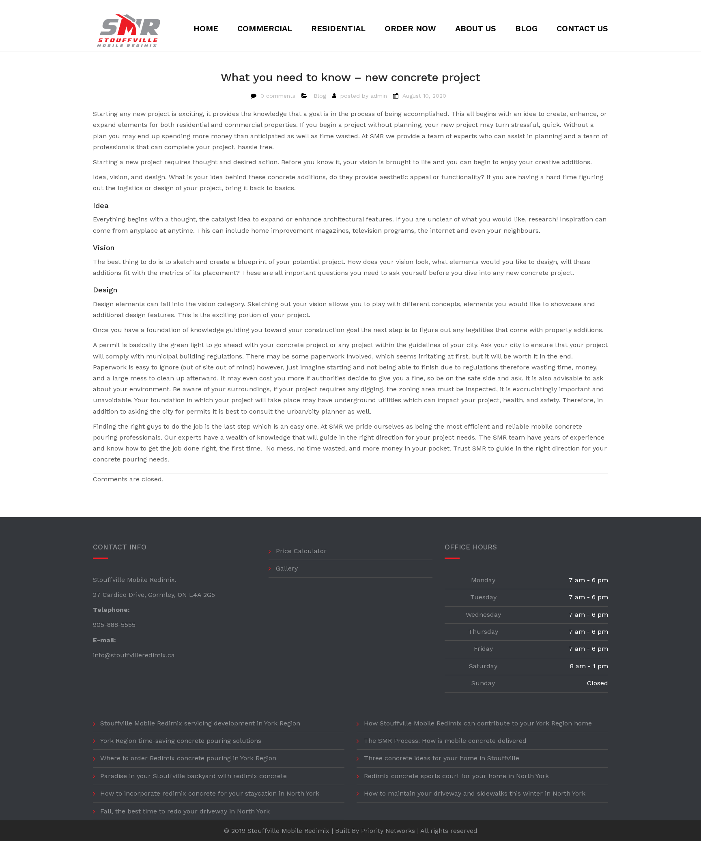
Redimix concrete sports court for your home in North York (456, 776)
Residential (338, 28)
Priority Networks (388, 831)
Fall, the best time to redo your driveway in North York (185, 811)
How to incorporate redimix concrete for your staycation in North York (209, 793)
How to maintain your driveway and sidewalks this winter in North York (474, 793)
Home (206, 28)
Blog (526, 28)
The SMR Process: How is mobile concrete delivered (445, 740)
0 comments (277, 95)
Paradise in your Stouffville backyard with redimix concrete (193, 776)
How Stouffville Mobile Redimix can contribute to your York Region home (478, 723)
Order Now (410, 28)
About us (475, 28)
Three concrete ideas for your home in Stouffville (441, 758)
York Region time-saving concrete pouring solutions (180, 740)
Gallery (287, 568)
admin (378, 95)
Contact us (582, 28)
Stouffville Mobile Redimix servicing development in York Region (200, 723)
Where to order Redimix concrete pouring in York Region (188, 758)
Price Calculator (301, 551)
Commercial (264, 28)
